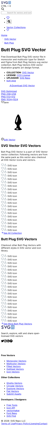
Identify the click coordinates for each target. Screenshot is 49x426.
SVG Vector (28, 72)
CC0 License (23, 75)
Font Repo (12, 413)
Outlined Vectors (15, 369)
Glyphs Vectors (14, 383)
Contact (43, 423)
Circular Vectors (15, 385)
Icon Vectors (13, 371)
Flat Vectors (13, 391)
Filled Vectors (14, 366)
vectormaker (13, 410)
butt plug (11, 80)
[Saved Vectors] (8, 18)
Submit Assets (14, 394)
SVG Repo (25, 78)
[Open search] (9, 22)
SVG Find (11, 416)
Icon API (11, 407)
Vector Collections (16, 27)
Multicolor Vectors (16, 363)
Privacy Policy (22, 423)
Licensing (34, 423)
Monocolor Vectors (16, 361)
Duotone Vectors (15, 388)
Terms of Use (8, 423)
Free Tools (12, 405)
